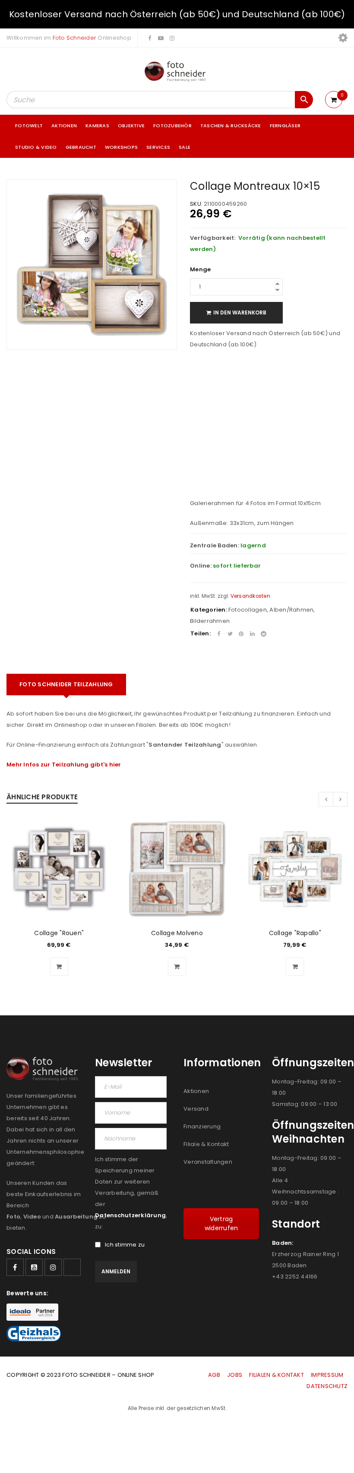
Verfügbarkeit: (213, 238)
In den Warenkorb (239, 312)
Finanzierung (202, 1126)
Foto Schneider (75, 38)
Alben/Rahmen (291, 610)
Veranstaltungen (207, 1162)
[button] (59, 966)
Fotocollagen (247, 610)
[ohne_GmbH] (44, 1069)
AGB (214, 1375)
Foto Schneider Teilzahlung (66, 684)
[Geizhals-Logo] (33, 1333)
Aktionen (196, 1091)
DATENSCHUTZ (327, 1386)
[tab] (66, 684)
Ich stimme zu (125, 1245)
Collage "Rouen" (59, 933)
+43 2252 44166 (295, 1276)
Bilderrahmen (210, 621)
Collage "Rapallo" (295, 933)
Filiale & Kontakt (206, 1144)
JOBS (234, 1375)
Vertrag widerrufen (221, 1223)
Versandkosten (250, 596)
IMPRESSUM (327, 1375)
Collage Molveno (177, 933)
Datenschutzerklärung (130, 1215)
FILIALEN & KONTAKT (276, 1375)
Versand (196, 1109)
